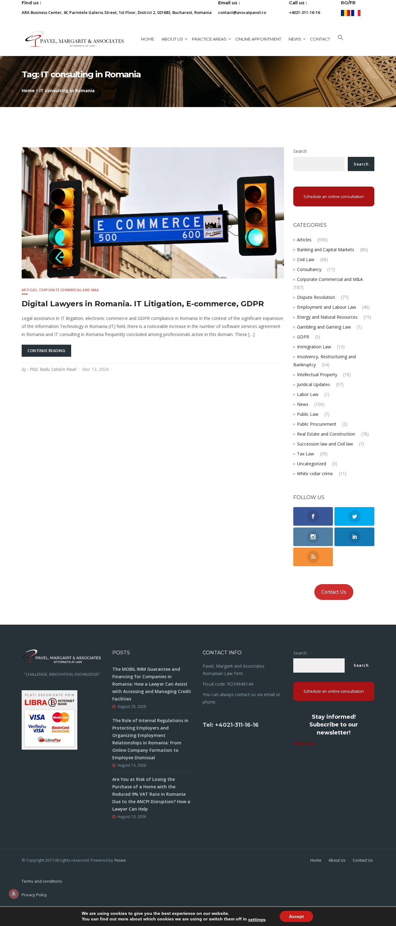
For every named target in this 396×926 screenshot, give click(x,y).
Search (300, 151)
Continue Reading (46, 350)
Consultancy (309, 269)
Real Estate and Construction (326, 434)
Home (147, 39)
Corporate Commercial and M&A (69, 290)
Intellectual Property (317, 374)
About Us (337, 860)
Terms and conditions (42, 881)
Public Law (307, 414)
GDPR (303, 337)
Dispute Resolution (316, 297)
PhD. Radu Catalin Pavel (53, 369)
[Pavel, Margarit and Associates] (74, 39)
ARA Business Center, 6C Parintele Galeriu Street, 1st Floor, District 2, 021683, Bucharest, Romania (117, 12)
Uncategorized (311, 464)
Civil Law (305, 259)
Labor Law (307, 394)
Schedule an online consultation (333, 196)
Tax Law (305, 454)
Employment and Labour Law (326, 307)
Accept (296, 916)
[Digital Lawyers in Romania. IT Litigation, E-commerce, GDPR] (153, 212)
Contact (320, 39)
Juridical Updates (313, 384)
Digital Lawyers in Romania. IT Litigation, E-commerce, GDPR (143, 303)
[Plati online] (49, 719)
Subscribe (304, 743)
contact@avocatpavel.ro (242, 12)
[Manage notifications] (14, 894)
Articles (29, 290)
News (302, 404)
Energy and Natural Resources (327, 317)
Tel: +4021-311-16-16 (231, 724)
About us (172, 39)
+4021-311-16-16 (304, 12)
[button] (340, 39)
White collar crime (315, 473)
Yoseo (120, 860)
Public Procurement (316, 424)
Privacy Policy (34, 895)
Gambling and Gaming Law (324, 327)
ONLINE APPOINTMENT (258, 39)
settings (256, 919)
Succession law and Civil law (325, 444)
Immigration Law (314, 347)
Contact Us (333, 591)
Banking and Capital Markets (325, 249)
